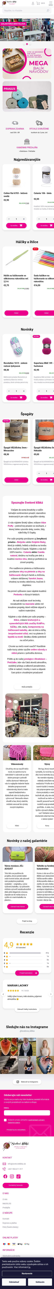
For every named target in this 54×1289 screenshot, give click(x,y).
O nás (5, 1199)
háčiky (13, 627)
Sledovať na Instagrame (29, 1082)
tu (29, 1267)
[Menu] (50, 3)
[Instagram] (11, 1176)
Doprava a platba (10, 1223)
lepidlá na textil (15, 637)
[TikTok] (18, 1176)
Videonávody (17, 764)
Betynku (21, 542)
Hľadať (47, 10)
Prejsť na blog (27, 921)
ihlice (16, 620)
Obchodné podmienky (11, 1256)
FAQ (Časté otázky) (10, 1227)
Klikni (17, 826)
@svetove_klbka (27, 1031)
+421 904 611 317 (15, 1169)
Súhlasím (40, 1282)
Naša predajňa (27, 687)
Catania (27, 552)
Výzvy (47, 764)
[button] (23, 219)
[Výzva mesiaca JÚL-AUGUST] (18, 854)
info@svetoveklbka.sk (17, 1164)
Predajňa (6, 1208)
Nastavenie (27, 1273)
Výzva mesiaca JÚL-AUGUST (14, 867)
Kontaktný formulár (16, 1185)
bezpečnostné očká (18, 633)
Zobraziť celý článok (18, 907)
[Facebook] (5, 1176)
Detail (16, 313)
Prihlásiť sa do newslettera (16, 1130)
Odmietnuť (14, 1282)
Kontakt (6, 1219)
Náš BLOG (7, 1203)
